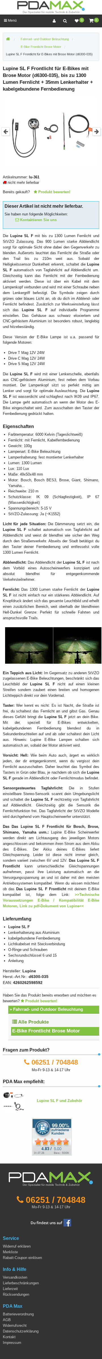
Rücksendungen (16, 1294)
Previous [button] (5, 131)
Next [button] (96, 131)
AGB (7, 1320)
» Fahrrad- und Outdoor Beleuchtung (46, 1009)
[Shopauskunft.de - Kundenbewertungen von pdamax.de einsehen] (52, 1136)
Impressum (12, 1342)
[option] (51, 131)
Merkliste (10, 1252)
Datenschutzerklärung (21, 1331)
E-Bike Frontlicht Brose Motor (46, 1031)
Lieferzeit (10, 1289)
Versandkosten (15, 1277)
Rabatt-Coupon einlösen (22, 1258)
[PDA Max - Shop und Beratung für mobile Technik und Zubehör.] (8, 39)
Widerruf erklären (17, 1246)
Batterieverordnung (18, 1314)
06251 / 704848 (54, 1062)
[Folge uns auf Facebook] (51, 1222)
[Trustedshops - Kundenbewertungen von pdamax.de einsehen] (31, 1136)
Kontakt (9, 1337)
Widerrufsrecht (15, 1325)
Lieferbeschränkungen (21, 1283)
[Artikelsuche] (65, 21)
